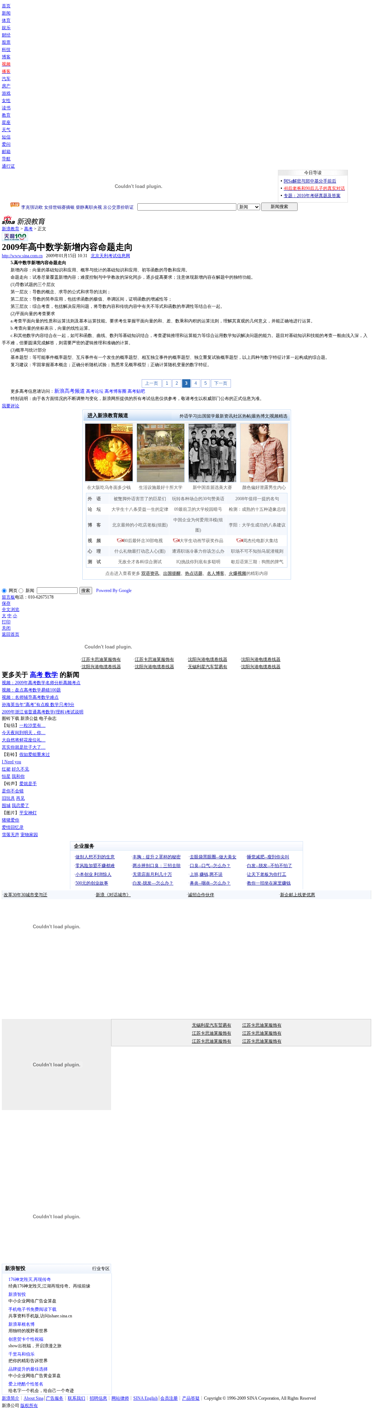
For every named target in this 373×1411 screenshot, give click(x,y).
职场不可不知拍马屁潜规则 (257, 551)
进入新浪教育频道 (107, 415)
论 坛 (94, 509)
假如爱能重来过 (34, 754)
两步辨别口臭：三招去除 (157, 865)
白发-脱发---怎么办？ (153, 883)
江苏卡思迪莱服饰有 (101, 659)
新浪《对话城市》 (113, 894)
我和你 (18, 776)
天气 (6, 129)
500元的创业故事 (91, 883)
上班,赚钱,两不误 (206, 874)
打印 (6, 621)
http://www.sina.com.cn (22, 255)
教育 (6, 115)
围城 (6, 805)
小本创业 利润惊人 (93, 874)
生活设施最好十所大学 (160, 487)
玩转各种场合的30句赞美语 (198, 498)
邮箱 (6, 151)
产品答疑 (191, 1398)
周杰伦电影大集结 (260, 540)
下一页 (220, 383)
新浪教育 (10, 228)
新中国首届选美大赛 (212, 487)
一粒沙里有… (32, 725)
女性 (6, 100)
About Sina (33, 1398)
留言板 (8, 597)
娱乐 (6, 27)
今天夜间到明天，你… (24, 732)
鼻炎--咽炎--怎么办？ (210, 883)
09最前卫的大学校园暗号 (198, 509)
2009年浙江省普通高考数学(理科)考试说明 (42, 711)
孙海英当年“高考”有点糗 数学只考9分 (38, 704)
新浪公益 (29, 718)
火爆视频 (237, 573)
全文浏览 (10, 609)
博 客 (94, 525)
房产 (6, 86)
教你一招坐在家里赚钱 (269, 883)
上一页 (151, 383)
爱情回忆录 (13, 827)
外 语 (94, 498)
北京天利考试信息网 (110, 255)
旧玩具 (8, 798)
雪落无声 (10, 834)
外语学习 (188, 416)
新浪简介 (10, 1398)
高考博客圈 (115, 391)
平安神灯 (28, 812)
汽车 (6, 78)
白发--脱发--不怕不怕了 (269, 865)
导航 (6, 158)
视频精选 (278, 416)
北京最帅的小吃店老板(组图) (140, 525)
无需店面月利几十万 (152, 874)
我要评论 (10, 405)
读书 (6, 107)
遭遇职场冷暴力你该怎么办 (198, 551)
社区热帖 (242, 416)
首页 (6, 5)
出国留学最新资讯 (215, 416)
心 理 (94, 551)
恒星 (6, 776)
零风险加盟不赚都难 (95, 865)
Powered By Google (113, 590)
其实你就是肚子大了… (24, 747)
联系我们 (76, 1398)
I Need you (11, 761)
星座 (6, 122)
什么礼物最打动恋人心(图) (139, 551)
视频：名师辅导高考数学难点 (30, 697)
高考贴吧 (136, 391)
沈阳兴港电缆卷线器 (207, 659)
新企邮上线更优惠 (297, 894)
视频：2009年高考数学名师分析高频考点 (41, 682)
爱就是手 (28, 783)
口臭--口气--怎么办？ (210, 865)
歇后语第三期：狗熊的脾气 (257, 561)
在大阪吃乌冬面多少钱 (109, 487)
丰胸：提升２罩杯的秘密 (157, 856)
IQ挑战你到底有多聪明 (198, 561)
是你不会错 (13, 790)
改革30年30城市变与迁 (25, 894)
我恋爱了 (20, 805)
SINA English (145, 1398)
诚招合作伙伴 (201, 894)
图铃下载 (10, 718)
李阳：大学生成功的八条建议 (257, 525)
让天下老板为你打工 (266, 874)
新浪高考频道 (69, 391)
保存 (6, 603)
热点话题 (194, 573)
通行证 (8, 166)
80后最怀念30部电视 (143, 540)
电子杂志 (47, 718)
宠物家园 (29, 834)
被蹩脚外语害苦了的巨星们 (140, 498)
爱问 (6, 144)
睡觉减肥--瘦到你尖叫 (268, 856)
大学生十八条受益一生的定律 (139, 509)
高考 (28, 228)
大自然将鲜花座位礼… (24, 739)
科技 (6, 49)
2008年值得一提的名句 (257, 498)
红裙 (6, 769)
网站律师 (120, 1398)
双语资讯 (150, 573)
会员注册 (169, 1398)
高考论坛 (94, 391)
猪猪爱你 (10, 820)
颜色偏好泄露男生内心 (264, 487)
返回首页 (10, 634)
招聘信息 (98, 1398)
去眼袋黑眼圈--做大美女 (213, 856)
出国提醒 (172, 573)
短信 (6, 137)
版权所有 (29, 1405)
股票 (6, 42)
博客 (6, 56)
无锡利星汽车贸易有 (207, 666)
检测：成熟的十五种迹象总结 (257, 509)
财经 (6, 35)
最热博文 (260, 416)
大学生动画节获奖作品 (201, 540)
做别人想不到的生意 (95, 856)
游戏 (6, 93)
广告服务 (54, 1398)
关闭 (6, 628)
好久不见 (20, 769)
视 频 (94, 540)
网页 (13, 590)
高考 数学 (44, 674)
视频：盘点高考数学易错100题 (31, 690)
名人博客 (215, 573)
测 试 (94, 561)
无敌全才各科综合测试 (140, 561)
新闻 (6, 13)
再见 (20, 798)
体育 (6, 20)
